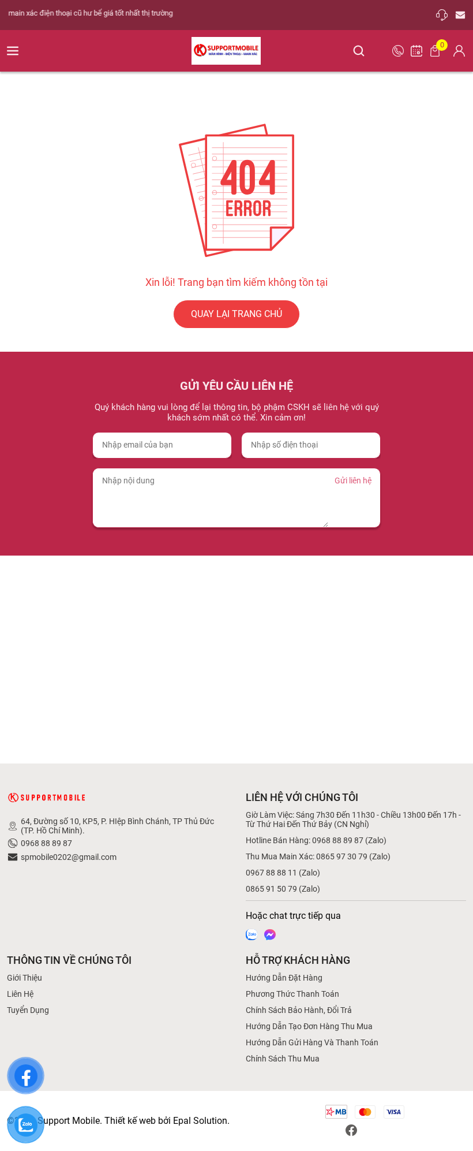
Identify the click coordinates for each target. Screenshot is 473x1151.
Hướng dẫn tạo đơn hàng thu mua (309, 1026)
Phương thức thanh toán (292, 994)
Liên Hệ (20, 994)
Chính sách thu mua (283, 1058)
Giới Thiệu (24, 977)
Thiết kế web (130, 1120)
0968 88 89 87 (46, 843)
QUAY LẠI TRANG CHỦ (236, 313)
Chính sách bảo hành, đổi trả (299, 1010)
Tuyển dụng (28, 1010)
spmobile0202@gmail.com (69, 857)
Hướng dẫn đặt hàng (284, 977)
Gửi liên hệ (353, 480)
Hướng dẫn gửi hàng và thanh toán (312, 1042)
